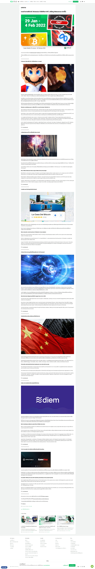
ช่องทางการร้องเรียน (43, 543)
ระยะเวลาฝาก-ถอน (73, 549)
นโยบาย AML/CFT (28, 548)
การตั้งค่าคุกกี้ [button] (65, 565)
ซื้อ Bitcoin (11, 543)
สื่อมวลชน (57, 543)
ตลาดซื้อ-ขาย (12, 540)
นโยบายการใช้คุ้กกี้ (28, 546)
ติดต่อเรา (72, 540)
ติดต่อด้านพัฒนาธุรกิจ (74, 551)
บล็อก (56, 540)
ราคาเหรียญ (12, 546)
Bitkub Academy (45, 496)
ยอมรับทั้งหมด (72, 565)
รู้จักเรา (26, 540)
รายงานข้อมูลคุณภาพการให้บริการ (60, 548)
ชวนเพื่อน (11, 548)
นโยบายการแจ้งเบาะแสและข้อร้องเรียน (31, 551)
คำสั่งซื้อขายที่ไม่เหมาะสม (29, 549)
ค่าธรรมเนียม (73, 548)
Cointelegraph (25, 127)
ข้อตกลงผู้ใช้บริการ (28, 543)
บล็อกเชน (38, 52)
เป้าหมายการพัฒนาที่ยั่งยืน (29, 557)
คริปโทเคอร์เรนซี (33, 52)
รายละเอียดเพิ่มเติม (46, 565)
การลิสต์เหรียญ (73, 543)
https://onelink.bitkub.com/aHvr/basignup (41, 498)
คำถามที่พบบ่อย (42, 540)
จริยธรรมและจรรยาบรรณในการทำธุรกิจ (31, 555)
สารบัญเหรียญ (73, 546)
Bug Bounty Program (43, 546)
